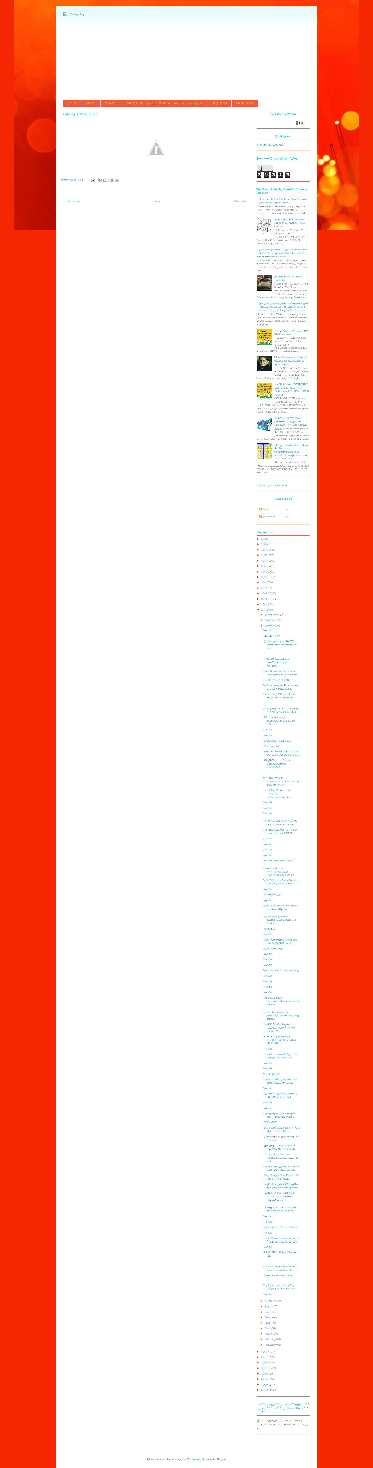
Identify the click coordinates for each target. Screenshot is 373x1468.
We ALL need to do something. (281, 970)
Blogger (221, 1459)
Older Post (239, 201)
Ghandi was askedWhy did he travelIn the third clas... (281, 1056)
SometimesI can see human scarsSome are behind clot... (281, 673)
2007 (265, 1368)
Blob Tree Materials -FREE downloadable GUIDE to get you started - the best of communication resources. (282, 253)
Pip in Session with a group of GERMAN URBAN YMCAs (281, 1240)
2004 (265, 1384)
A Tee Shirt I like (273, 948)
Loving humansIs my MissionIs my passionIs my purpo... (281, 1015)
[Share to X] (109, 180)
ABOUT (91, 103)
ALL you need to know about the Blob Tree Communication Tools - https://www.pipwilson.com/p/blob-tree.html (291, 451)
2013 (264, 598)
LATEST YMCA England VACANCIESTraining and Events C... (279, 1028)
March (269, 1333)
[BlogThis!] (105, 180)
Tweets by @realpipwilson (272, 485)
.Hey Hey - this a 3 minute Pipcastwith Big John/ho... (280, 1147)
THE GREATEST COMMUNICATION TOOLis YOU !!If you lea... (281, 781)
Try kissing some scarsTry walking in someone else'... (280, 1287)
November (271, 620)
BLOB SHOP (244, 103)
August (269, 1306)
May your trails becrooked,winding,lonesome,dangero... (282, 1001)
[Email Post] (93, 180)
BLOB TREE (219, 103)
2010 (264, 1351)
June (268, 1317)
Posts (265, 509)
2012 (264, 604)
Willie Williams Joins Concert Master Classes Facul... (281, 882)
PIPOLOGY (270, 1122)
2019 (264, 566)
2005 (265, 1379)
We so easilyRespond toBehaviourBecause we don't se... (280, 920)
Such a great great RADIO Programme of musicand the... (280, 645)
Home (157, 201)
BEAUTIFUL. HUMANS (277, 740)
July (268, 1312)
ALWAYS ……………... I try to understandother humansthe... (277, 764)
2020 (265, 560)
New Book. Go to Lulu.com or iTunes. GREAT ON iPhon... (281, 710)
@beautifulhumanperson (271, 145)
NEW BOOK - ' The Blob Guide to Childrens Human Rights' (164, 103)
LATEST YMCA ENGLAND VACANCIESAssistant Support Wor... (279, 1196)
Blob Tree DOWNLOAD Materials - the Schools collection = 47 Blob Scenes (290, 421)
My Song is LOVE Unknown (280, 1227)
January (270, 1344)
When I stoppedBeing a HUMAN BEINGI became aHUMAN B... (280, 1040)
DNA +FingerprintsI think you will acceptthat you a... (280, 941)
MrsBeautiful (272, 746)
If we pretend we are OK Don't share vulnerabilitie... (282, 1129)
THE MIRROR (272, 1074)
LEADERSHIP (272, 635)
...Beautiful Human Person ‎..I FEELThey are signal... (280, 1095)
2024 (265, 538)
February (270, 1339)
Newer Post (74, 201)
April (268, 1328)
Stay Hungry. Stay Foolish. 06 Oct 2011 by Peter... (281, 1177)
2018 (264, 571)
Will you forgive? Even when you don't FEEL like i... (281, 687)
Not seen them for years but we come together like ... (280, 1268)
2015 (264, 588)
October (270, 625)
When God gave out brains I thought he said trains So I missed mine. (290, 361)
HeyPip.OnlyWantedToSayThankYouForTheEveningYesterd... (281, 1186)
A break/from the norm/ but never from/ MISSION (280, 831)
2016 (264, 582)
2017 (264, 577)
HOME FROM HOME (276, 680)
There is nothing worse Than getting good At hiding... (280, 1081)
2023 (265, 544)
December (271, 614)
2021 (264, 555)
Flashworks (194, 1459)
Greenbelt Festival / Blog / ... (280, 1275)
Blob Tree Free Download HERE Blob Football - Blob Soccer (289, 223)
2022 (265, 549)
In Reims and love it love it (279, 860)
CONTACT (111, 103)
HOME (72, 103)
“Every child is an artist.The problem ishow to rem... (280, 1209)
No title (268, 630)
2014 (264, 593)
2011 (264, 609)
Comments (268, 516)
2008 (265, 1362)
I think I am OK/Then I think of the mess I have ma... (280, 696)
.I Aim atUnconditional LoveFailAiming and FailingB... (276, 662)
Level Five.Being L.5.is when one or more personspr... (280, 822)
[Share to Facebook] (113, 180)
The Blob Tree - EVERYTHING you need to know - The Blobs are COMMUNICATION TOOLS (291, 389)
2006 (265, 1373)
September (271, 1301)
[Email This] (100, 180)
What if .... (269, 928)
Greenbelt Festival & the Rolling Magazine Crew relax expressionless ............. (283, 201)
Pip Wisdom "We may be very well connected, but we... (281, 1168)
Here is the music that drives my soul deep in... (281, 907)
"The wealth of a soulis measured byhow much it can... (281, 1158)
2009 (265, 1357)
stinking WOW (272, 894)
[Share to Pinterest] (117, 180)
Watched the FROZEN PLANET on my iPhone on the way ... (282, 753)
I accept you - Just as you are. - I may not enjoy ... (279, 1115)
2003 (265, 1390)
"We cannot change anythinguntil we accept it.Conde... (279, 721)
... (264, 653)
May (268, 1322)
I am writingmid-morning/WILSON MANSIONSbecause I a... (279, 871)
